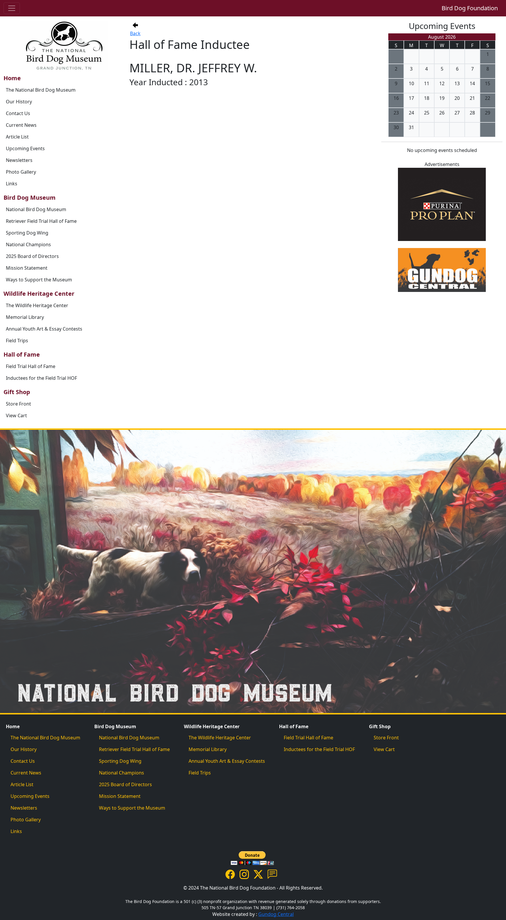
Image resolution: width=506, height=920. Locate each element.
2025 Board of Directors (32, 256)
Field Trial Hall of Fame (30, 366)
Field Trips (17, 340)
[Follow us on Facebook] (230, 874)
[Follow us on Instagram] (244, 874)
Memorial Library (25, 317)
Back (135, 33)
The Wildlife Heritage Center (37, 305)
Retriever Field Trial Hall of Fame (41, 221)
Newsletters (19, 160)
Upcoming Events (25, 148)
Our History (19, 101)
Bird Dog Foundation (470, 8)
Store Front (18, 404)
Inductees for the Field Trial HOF (41, 378)
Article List (17, 137)
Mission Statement (26, 268)
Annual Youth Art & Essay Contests (44, 329)
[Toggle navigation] (12, 8)
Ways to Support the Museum (39, 279)
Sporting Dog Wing (27, 233)
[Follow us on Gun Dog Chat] (272, 874)
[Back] (135, 25)
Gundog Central (276, 914)
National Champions (28, 244)
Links (11, 183)
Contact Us (18, 113)
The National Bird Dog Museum (41, 90)
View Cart (16, 415)
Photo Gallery (21, 172)
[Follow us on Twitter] (258, 874)
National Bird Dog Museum (36, 209)
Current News (21, 125)
